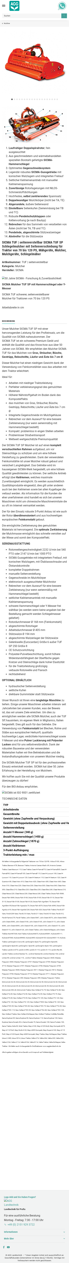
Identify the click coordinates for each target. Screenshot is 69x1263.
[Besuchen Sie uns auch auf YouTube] (8, 1247)
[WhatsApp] (62, 6)
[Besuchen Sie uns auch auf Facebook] (4, 1247)
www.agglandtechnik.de (52, 1046)
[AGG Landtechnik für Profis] (14, 6)
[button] (34, 1232)
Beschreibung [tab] (8, 321)
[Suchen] (64, 15)
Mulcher (20, 266)
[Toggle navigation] (3, 5)
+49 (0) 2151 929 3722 (21, 1224)
